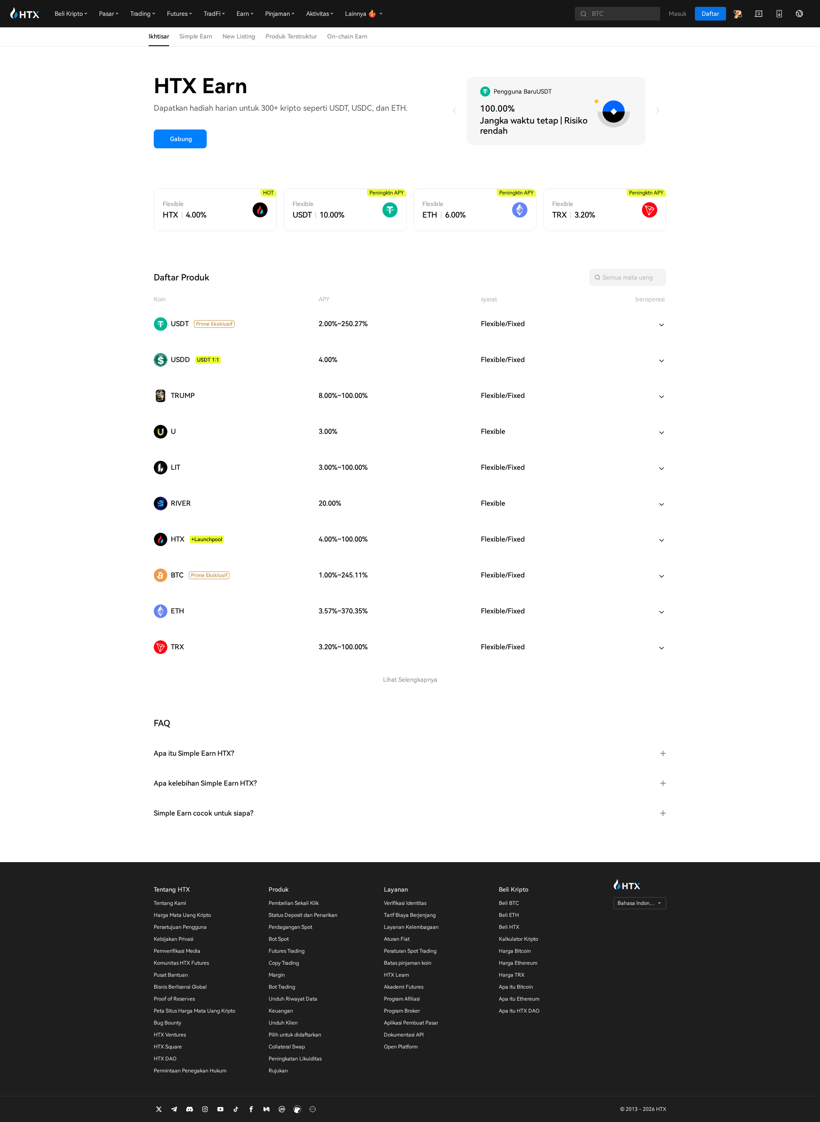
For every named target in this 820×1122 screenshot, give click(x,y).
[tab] (410, 754)
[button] (410, 754)
